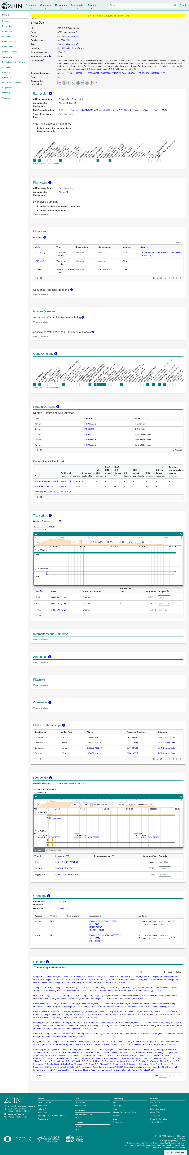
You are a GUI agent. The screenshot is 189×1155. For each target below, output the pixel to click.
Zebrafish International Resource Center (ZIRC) (161, 252)
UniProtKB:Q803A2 (42, 486)
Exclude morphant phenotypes (51, 210)
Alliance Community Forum (124, 1112)
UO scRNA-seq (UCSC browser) (104, 110)
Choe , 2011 (79, 99)
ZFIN (61, 521)
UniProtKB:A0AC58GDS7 (45, 492)
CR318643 (131, 737)
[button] (41, 856)
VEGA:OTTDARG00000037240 (102, 73)
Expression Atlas (77, 110)
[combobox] (143, 5)
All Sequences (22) (53, 850)
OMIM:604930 (95, 930)
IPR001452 (89, 429)
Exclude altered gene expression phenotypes (58, 206)
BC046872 (131, 753)
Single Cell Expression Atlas (136, 110)
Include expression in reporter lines (54, 128)
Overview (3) (39, 850)
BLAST (78, 1126)
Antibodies (42, 1112)
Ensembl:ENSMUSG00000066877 (104, 935)
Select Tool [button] (163, 597)
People (116, 1115)
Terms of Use (179, 1138)
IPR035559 (89, 434)
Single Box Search (158, 1109)
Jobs (115, 1109)
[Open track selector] (39, 542)
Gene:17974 (94, 938)
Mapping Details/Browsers (74, 48)
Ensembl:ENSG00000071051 (102, 921)
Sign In (183, 5)
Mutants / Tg (43, 1109)
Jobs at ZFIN (155, 1122)
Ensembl (63, 908)
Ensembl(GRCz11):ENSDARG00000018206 (141, 73)
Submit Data (80, 1105)
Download (168, 972)
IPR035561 (89, 439)
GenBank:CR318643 (64, 868)
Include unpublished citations (51, 967)
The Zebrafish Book (83, 1114)
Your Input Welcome (175, 1152)
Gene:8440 (94, 924)
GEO (61, 110)
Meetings (117, 1105)
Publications (42, 1119)
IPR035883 (89, 445)
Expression (42, 1105)
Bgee (71, 103)
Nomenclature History (71, 36)
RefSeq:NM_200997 (64, 862)
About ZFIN (155, 1112)
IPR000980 (89, 424)
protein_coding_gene (66, 44)
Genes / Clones (44, 1102)
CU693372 (131, 748)
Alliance (60, 73)
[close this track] (38, 550)
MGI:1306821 (95, 941)
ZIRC (77, 1118)
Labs (115, 1119)
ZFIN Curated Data (166, 737)
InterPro (65, 481)
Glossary (154, 1105)
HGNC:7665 (94, 927)
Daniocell (158, 110)
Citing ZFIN (155, 1115)
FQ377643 (131, 743)
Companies (118, 1122)
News (115, 1102)
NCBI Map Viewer (66, 783)
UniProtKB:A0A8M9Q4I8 (45, 481)
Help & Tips (155, 1102)
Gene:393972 (76, 73)
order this (145, 255)
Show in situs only (46, 131)
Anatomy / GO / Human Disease (51, 1115)
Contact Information (158, 1119)
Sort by (178, 242)
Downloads (80, 1102)
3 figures (63, 99)
